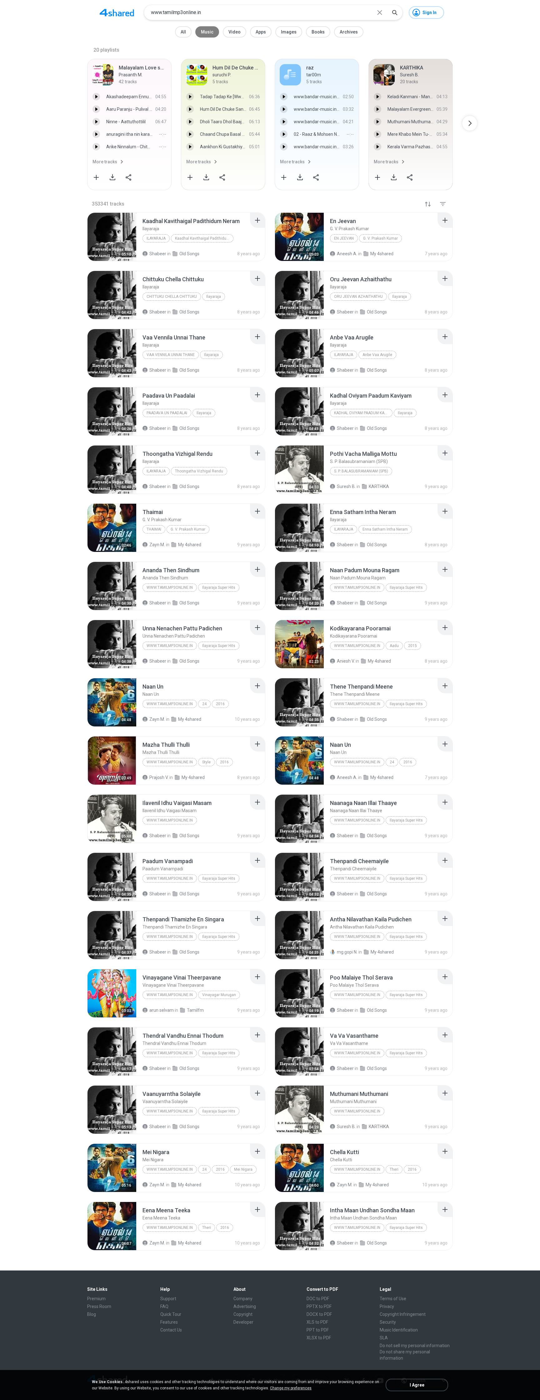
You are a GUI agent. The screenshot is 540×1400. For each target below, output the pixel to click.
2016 (220, 704)
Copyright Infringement (403, 1314)
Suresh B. (346, 1126)
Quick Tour (170, 1314)
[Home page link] (117, 12)
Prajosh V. (158, 777)
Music (207, 31)
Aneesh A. (347, 777)
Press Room (99, 1306)
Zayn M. (157, 719)
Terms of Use (393, 1298)
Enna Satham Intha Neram (385, 529)
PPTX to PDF (319, 1306)
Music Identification (399, 1329)
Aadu (394, 646)
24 (204, 704)
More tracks (104, 161)
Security (388, 1322)
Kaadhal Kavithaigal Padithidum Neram (204, 238)
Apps (261, 31)
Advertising (244, 1306)
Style (206, 762)
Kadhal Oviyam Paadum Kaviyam (363, 413)
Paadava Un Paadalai (167, 413)
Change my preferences (291, 1388)
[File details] (112, 237)
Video (234, 31)
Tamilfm (195, 1010)
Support (168, 1298)
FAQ (164, 1306)
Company (242, 1298)
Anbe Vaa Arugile (377, 355)
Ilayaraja (156, 238)
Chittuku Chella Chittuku (172, 296)
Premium (96, 1298)
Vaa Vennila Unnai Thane (171, 355)
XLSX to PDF (319, 1337)
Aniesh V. (346, 661)
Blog (91, 1314)
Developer (243, 1322)
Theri (394, 1169)
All (183, 31)
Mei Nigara (243, 1169)
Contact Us (171, 1329)
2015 (412, 646)
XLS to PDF (317, 1322)
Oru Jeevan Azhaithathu (358, 296)
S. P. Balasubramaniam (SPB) (361, 471)
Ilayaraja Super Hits (218, 587)
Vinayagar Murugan (219, 995)
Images (289, 31)
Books (318, 31)
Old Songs (189, 602)
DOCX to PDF (319, 1314)
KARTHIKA (379, 1126)
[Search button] (394, 12)
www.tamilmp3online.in (170, 587)
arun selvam (161, 1010)
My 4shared (379, 661)
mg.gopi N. (347, 952)
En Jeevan (344, 238)
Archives (349, 31)
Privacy (387, 1306)
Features (169, 1322)
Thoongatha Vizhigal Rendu (199, 471)
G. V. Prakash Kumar (380, 238)
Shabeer (157, 602)
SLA (384, 1337)
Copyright (242, 1314)
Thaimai (154, 529)
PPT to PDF (318, 1329)
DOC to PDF (318, 1298)
